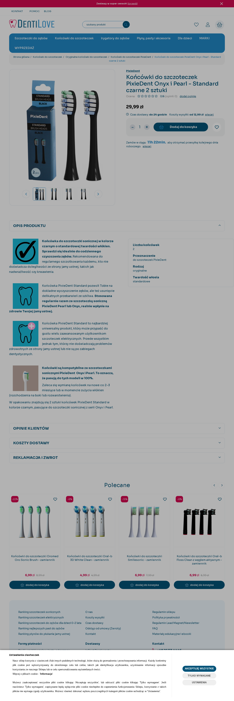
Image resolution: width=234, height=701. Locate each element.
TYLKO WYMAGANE (199, 675)
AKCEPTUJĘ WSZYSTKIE (199, 668)
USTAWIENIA (199, 682)
